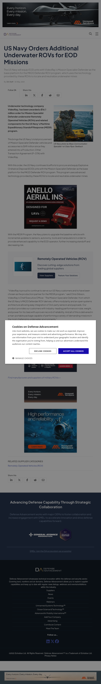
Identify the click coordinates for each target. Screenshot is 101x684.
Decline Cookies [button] (42, 351)
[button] (22, 358)
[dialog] (50, 342)
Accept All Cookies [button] (73, 351)
